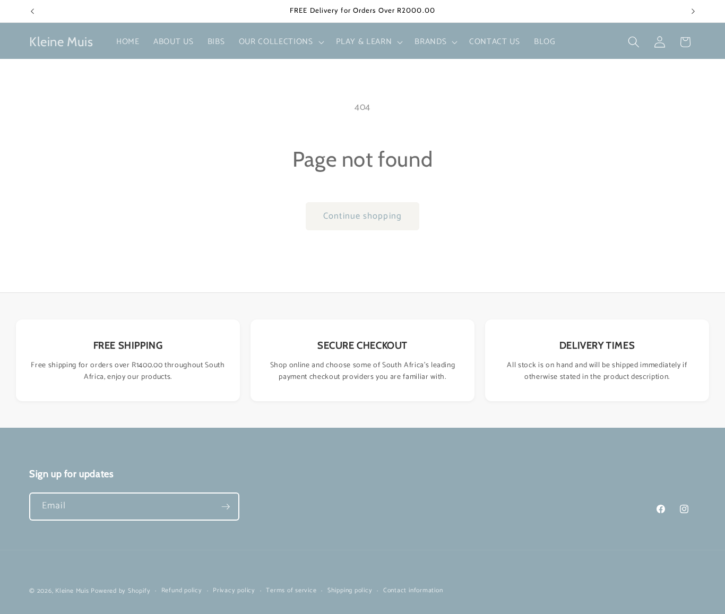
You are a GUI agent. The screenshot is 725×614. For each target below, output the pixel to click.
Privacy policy (234, 591)
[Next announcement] (693, 11)
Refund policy (181, 591)
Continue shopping (362, 216)
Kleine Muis (72, 591)
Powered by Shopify (120, 591)
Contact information (413, 591)
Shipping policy (350, 591)
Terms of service (291, 591)
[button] (280, 42)
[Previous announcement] (32, 11)
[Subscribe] (225, 506)
